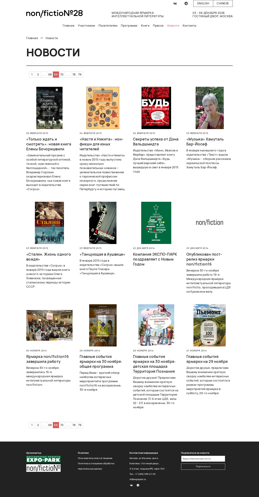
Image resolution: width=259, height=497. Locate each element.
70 (62, 74)
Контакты (189, 25)
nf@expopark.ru (138, 479)
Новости (173, 25)
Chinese (223, 3)
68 (50, 74)
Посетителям (107, 25)
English (203, 3)
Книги (145, 25)
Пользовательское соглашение (95, 458)
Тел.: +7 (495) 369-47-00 (143, 474)
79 (80, 74)
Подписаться (203, 466)
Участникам (86, 25)
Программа (129, 25)
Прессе (158, 25)
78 (74, 74)
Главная (68, 25)
